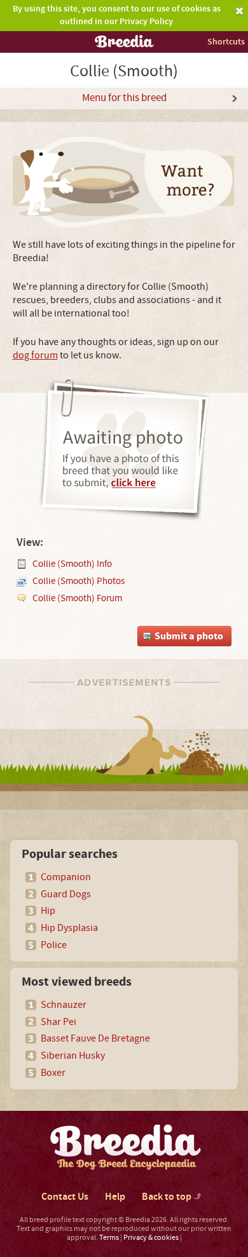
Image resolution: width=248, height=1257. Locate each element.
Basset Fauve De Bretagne (95, 1038)
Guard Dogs (66, 894)
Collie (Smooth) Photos (78, 581)
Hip (48, 910)
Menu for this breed (124, 98)
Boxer (53, 1072)
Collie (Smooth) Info (72, 564)
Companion (66, 877)
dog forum (35, 355)
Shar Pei (58, 1022)
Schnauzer (63, 1004)
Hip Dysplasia (69, 927)
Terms (109, 1237)
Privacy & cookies (151, 1237)
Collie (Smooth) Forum (77, 598)
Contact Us (64, 1197)
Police (54, 945)
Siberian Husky (73, 1055)
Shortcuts (226, 42)
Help (115, 1197)
